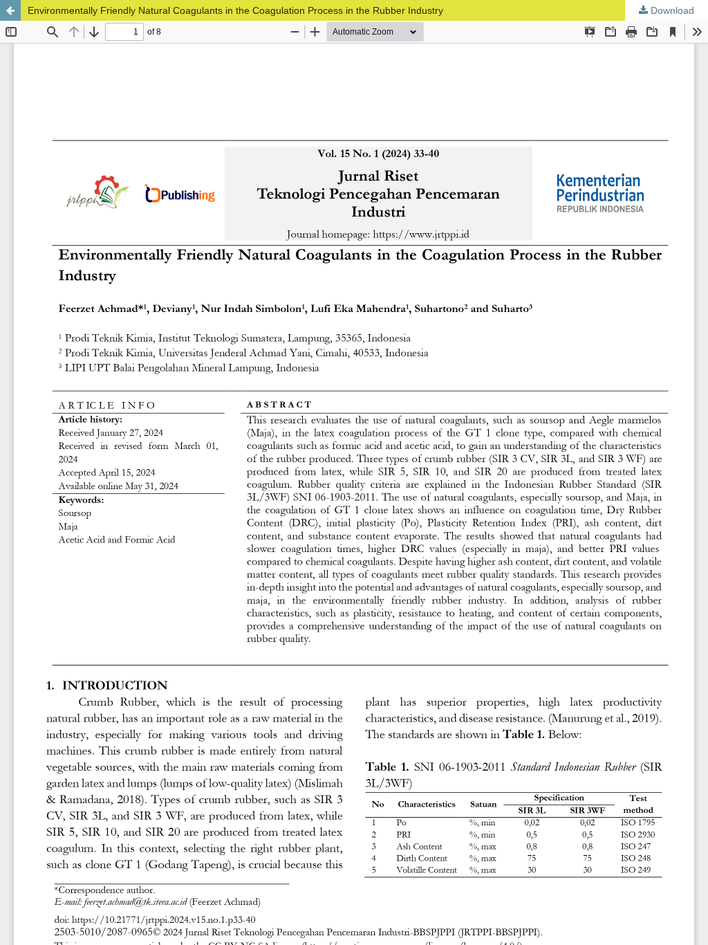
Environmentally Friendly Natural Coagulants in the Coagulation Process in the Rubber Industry (235, 10)
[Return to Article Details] (10, 10)
